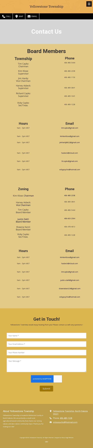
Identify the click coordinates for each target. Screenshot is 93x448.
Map (20, 16)
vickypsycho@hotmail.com (65, 422)
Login (46, 441)
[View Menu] (89, 4)
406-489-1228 (66, 418)
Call (8, 16)
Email (34, 16)
